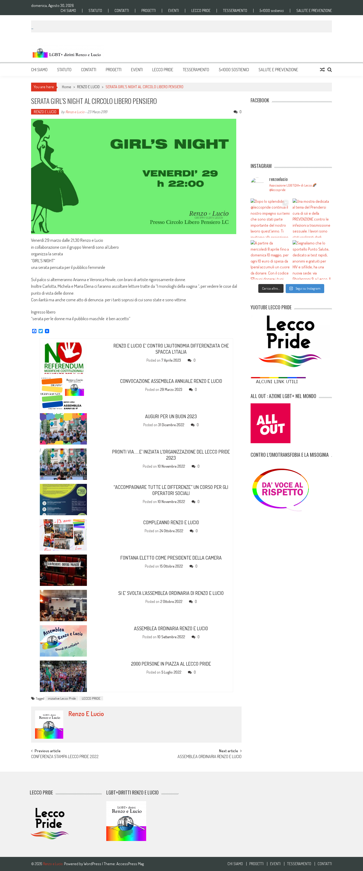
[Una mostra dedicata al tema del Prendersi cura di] (312, 218)
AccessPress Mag (130, 863)
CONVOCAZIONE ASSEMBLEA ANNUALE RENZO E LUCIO (171, 381)
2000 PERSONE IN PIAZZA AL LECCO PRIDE (171, 664)
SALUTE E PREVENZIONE (314, 10)
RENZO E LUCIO (88, 86)
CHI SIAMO (68, 10)
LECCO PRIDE (200, 10)
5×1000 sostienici (272, 10)
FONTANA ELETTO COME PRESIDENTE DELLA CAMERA (171, 558)
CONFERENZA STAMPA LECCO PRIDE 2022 (65, 757)
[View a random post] (322, 70)
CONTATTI (122, 10)
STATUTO (95, 10)
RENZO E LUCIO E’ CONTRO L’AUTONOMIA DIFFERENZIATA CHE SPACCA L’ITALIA (171, 349)
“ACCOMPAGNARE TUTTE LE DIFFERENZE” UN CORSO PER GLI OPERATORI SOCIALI (171, 490)
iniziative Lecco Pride (62, 698)
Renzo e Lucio (74, 111)
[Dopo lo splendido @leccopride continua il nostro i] (270, 218)
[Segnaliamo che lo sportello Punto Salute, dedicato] (312, 260)
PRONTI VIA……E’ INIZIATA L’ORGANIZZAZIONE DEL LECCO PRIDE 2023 (171, 455)
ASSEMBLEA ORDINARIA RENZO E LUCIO (171, 628)
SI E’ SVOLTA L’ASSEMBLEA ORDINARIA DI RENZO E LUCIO (171, 593)
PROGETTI (148, 10)
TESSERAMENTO (235, 10)
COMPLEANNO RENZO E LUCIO (171, 522)
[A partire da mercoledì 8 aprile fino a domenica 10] (270, 260)
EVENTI (173, 10)
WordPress (93, 863)
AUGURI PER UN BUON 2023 (171, 416)
